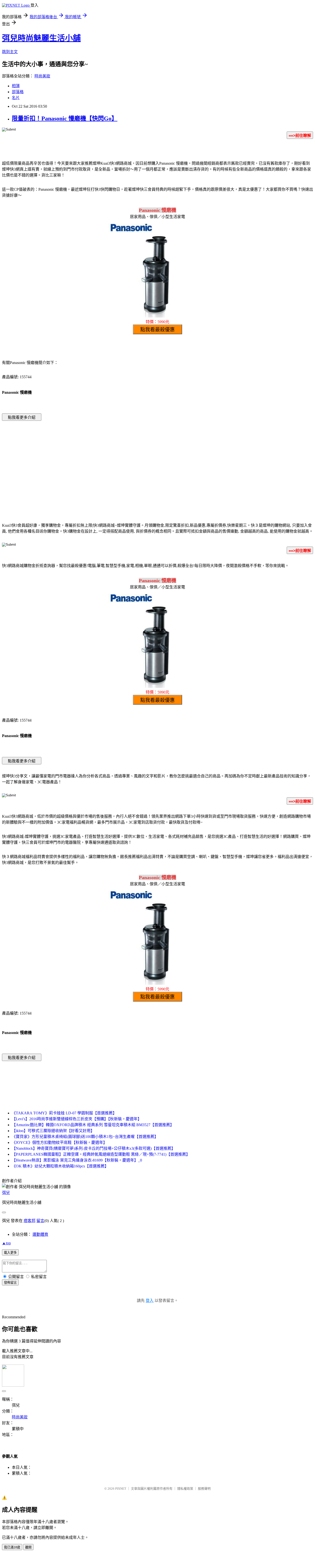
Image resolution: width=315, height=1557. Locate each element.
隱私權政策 (185, 1488)
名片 (16, 98)
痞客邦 (29, 1221)
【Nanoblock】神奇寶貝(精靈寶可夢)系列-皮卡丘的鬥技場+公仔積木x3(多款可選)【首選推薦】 (93, 1148)
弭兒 (6, 1193)
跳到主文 (10, 52)
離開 (28, 1547)
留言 (40, 1221)
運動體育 (40, 1234)
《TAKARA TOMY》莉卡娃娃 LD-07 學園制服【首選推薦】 (64, 1113)
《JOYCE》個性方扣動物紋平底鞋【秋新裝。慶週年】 (59, 1142)
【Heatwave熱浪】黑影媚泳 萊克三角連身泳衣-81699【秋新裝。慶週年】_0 (77, 1160)
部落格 (18, 92)
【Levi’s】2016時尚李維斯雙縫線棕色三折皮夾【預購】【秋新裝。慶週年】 (77, 1119)
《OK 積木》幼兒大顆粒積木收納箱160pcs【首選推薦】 (60, 1166)
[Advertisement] (115, 464)
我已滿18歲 (12, 1547)
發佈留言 (10, 1282)
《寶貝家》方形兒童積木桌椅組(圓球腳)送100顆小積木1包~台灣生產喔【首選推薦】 (85, 1137)
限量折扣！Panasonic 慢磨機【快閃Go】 (64, 118)
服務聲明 (204, 1488)
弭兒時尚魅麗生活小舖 (41, 38)
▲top (6, 1243)
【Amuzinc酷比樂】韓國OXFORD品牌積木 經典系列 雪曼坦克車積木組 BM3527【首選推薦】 (93, 1125)
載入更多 (10, 1252)
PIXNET (120, 1488)
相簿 (16, 86)
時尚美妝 (42, 76)
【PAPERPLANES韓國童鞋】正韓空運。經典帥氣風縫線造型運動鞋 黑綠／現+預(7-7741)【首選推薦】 (101, 1154)
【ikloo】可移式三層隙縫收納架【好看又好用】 (53, 1131)
